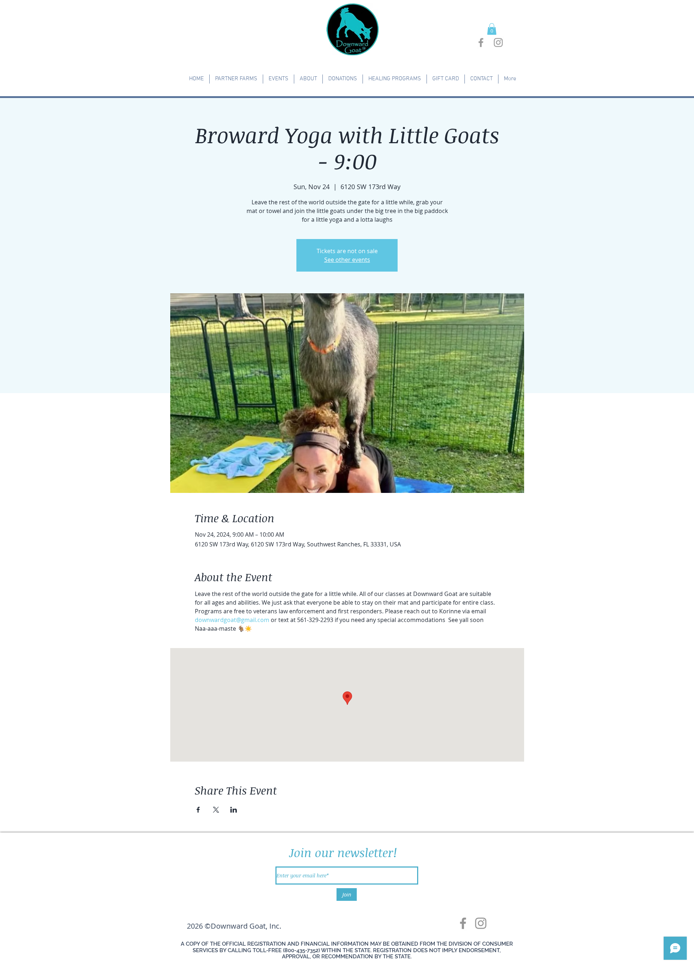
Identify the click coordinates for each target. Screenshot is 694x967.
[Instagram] (480, 923)
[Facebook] (463, 923)
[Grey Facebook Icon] (481, 42)
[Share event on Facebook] (198, 810)
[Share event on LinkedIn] (233, 810)
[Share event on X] (216, 810)
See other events (347, 260)
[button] (492, 29)
